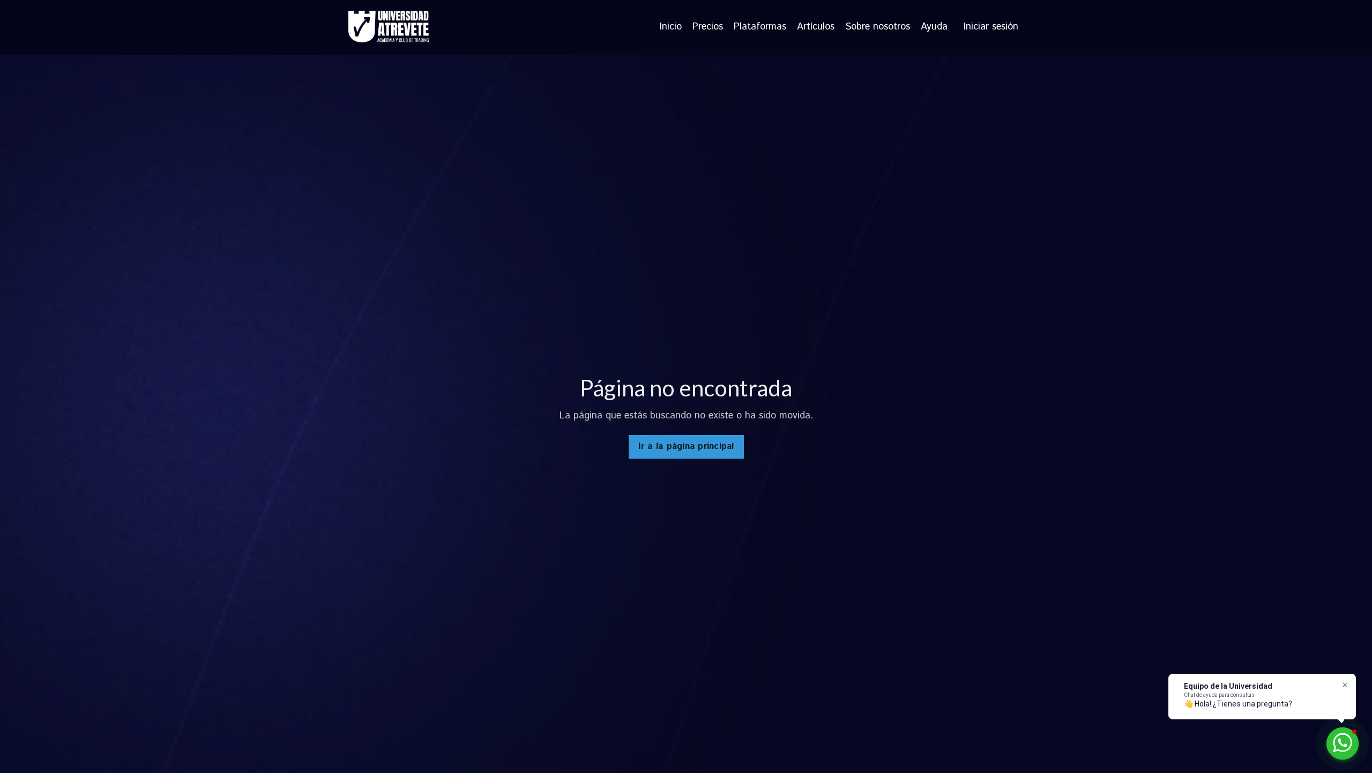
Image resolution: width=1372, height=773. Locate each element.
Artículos (815, 27)
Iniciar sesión (991, 27)
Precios (707, 27)
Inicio (671, 27)
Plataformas (760, 27)
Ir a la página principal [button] (686, 446)
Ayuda (934, 27)
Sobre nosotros (877, 27)
